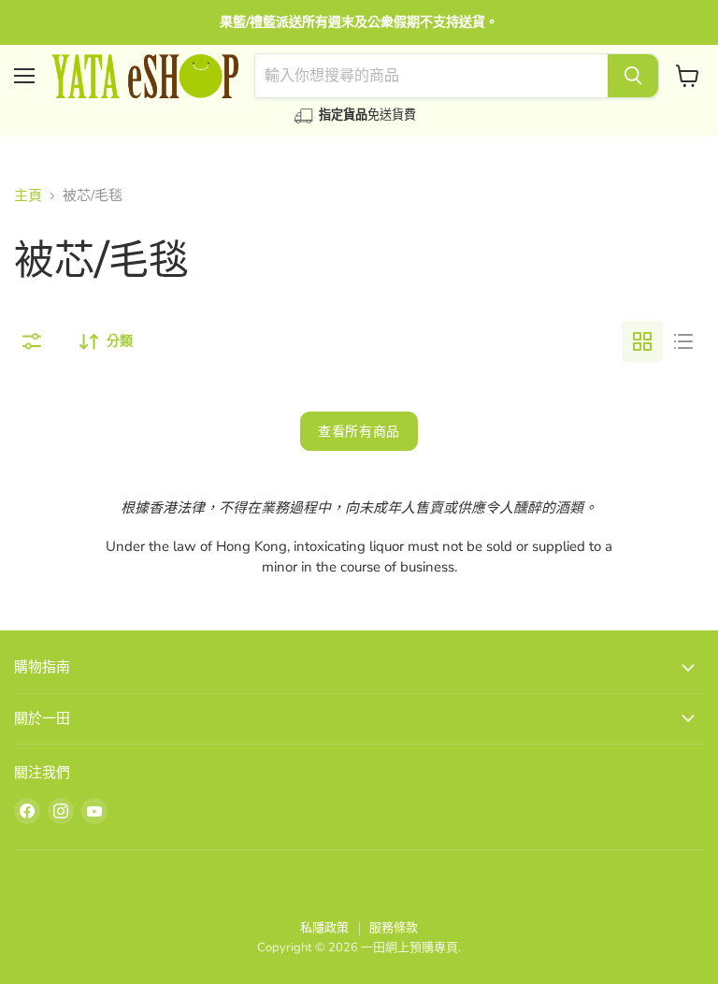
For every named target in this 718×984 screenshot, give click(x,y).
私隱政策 (324, 927)
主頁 (28, 196)
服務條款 (393, 927)
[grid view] (642, 341)
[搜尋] (633, 75)
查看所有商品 (358, 431)
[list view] (683, 341)
